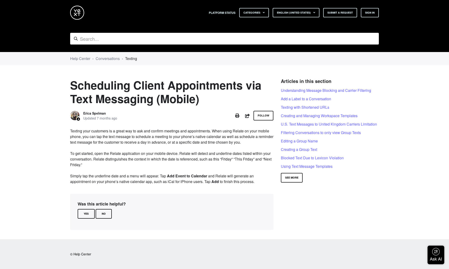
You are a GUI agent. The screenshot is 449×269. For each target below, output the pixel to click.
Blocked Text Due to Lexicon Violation (312, 158)
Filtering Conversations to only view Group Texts (321, 132)
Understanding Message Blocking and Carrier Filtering (326, 90)
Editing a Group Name (299, 141)
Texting (131, 58)
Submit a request (340, 12)
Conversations (108, 58)
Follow (263, 115)
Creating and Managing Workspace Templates (319, 115)
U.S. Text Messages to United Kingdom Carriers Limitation (329, 124)
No (104, 213)
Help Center (80, 58)
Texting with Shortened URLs (305, 107)
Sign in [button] (370, 12)
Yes (86, 213)
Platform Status (222, 13)
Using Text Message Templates (307, 166)
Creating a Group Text (299, 149)
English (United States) (294, 12)
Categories (252, 12)
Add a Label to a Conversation (306, 98)
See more (291, 177)
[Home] (77, 13)
